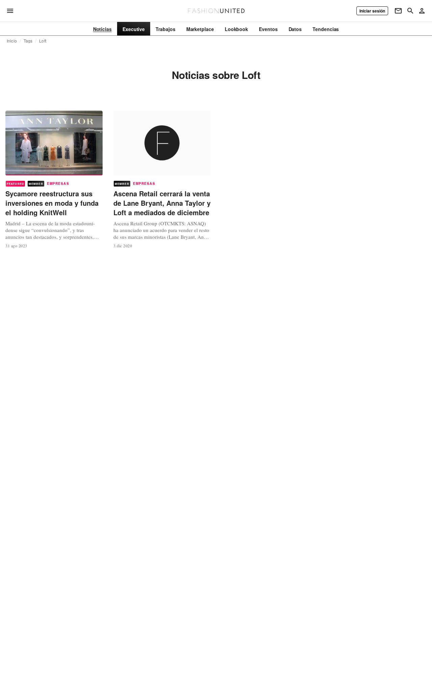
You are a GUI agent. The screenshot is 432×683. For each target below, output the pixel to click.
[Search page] (410, 11)
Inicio (12, 40)
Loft (42, 40)
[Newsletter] (398, 11)
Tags (28, 40)
